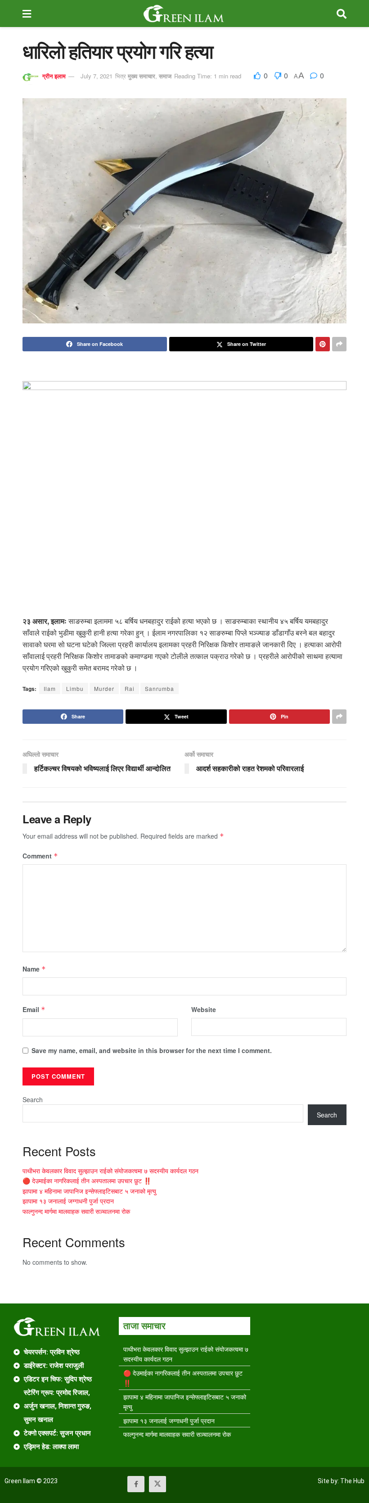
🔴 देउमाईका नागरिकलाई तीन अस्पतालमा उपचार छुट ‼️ (86, 1180)
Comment (40, 855)
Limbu (75, 688)
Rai (130, 688)
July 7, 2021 (96, 76)
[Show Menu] (26, 13)
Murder (104, 688)
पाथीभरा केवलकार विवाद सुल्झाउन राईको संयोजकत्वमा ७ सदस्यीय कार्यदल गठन (110, 1170)
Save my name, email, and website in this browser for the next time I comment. (152, 1050)
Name (34, 968)
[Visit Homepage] (184, 14)
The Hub (352, 1481)
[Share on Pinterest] (322, 344)
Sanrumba (159, 688)
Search (32, 1099)
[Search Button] (341, 13)
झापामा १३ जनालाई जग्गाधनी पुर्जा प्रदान (68, 1200)
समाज (165, 76)
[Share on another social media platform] (339, 344)
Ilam (50, 688)
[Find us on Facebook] (135, 1484)
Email (33, 1009)
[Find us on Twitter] (157, 1484)
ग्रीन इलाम (54, 76)
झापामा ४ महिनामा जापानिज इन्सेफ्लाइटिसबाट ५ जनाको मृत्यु (89, 1190)
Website (203, 1009)
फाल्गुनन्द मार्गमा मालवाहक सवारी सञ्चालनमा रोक (76, 1211)
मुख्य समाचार (141, 76)
